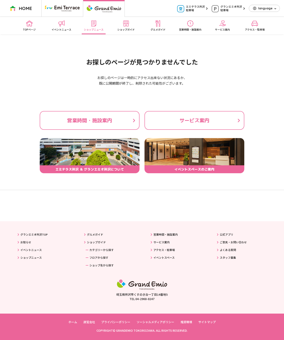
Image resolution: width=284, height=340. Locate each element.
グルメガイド (158, 29)
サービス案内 (222, 29)
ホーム (72, 322)
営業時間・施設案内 (190, 29)
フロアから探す (98, 258)
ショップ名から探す (101, 265)
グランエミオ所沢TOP (34, 234)
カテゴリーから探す (101, 250)
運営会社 (89, 322)
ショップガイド (126, 29)
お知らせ (25, 242)
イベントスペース (164, 258)
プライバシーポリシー (115, 322)
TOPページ (29, 29)
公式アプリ (226, 234)
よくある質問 (228, 250)
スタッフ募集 (228, 258)
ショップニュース (94, 29)
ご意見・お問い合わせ (233, 242)
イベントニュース (61, 29)
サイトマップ (207, 322)
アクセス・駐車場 (255, 29)
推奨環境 (186, 322)
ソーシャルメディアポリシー (155, 322)
